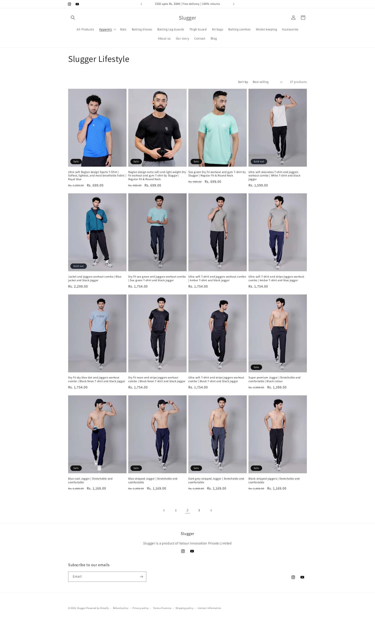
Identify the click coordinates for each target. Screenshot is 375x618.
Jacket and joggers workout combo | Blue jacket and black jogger (94, 278)
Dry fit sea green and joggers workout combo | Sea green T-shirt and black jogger (157, 278)
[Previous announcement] (141, 4)
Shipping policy (185, 608)
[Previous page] (164, 510)
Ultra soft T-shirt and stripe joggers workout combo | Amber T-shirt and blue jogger (276, 278)
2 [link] (188, 510)
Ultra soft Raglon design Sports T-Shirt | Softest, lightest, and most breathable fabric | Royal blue (97, 175)
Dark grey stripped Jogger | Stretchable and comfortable (216, 480)
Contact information (209, 608)
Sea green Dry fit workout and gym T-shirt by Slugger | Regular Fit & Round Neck (217, 174)
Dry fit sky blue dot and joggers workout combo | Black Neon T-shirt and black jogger (96, 379)
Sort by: (243, 82)
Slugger (81, 608)
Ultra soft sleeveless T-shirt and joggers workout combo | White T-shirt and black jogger (274, 175)
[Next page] (211, 510)
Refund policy (120, 608)
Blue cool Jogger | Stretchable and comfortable (90, 480)
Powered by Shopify (97, 608)
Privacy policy (141, 608)
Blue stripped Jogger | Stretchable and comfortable (153, 480)
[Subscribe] (141, 577)
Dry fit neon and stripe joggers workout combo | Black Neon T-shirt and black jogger (156, 379)
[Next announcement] (233, 4)
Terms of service (162, 608)
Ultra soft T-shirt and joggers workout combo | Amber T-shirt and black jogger (217, 278)
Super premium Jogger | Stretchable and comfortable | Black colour (274, 379)
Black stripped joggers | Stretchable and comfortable (274, 480)
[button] (73, 17)
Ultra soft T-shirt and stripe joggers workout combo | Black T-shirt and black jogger (216, 379)
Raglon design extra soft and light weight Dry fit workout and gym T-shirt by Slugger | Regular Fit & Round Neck (157, 175)
